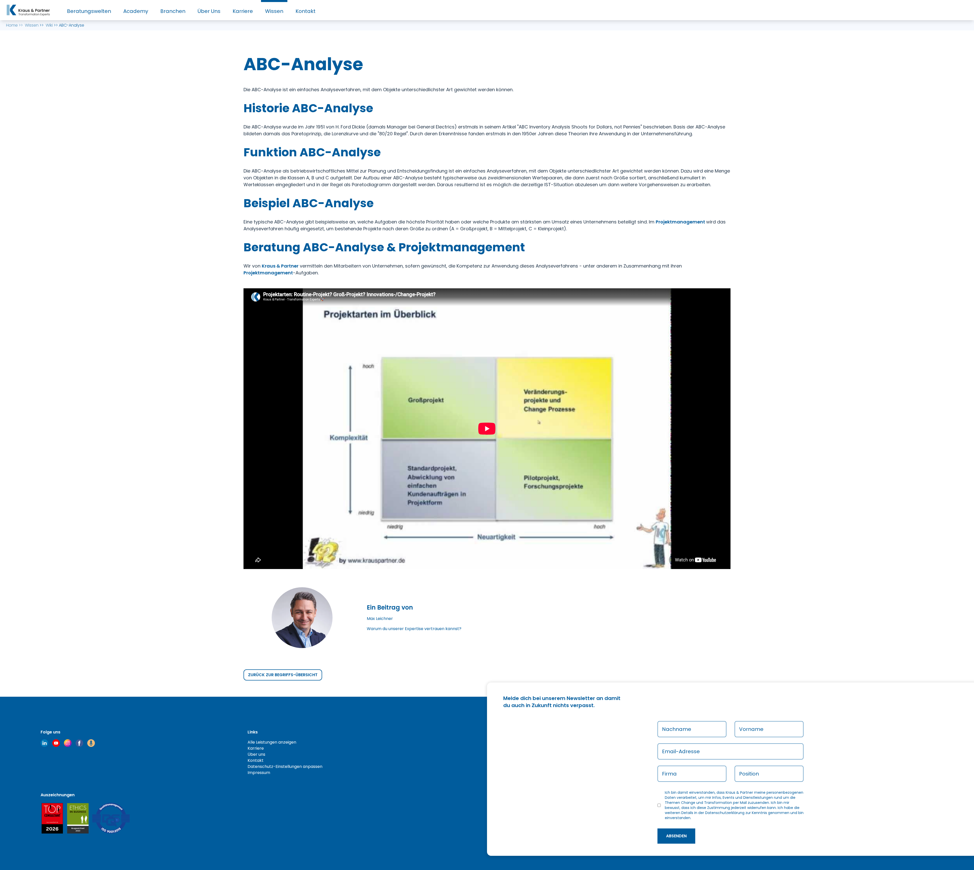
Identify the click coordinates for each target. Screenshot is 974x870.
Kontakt (305, 11)
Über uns (256, 754)
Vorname (751, 729)
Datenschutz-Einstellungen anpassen (285, 766)
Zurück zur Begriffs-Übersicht (283, 675)
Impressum (259, 773)
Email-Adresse (681, 751)
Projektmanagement (681, 222)
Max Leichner (380, 618)
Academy (135, 11)
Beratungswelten (89, 11)
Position (749, 773)
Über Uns (209, 11)
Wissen (274, 11)
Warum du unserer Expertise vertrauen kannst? (414, 629)
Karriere (243, 11)
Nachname (676, 729)
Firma (669, 773)
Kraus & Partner (280, 266)
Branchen (172, 11)
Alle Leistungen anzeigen (272, 742)
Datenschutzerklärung (724, 812)
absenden (676, 836)
